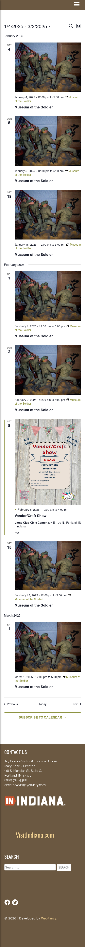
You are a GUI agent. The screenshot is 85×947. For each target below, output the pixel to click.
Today (42, 704)
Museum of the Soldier (34, 107)
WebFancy (48, 918)
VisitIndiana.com (35, 834)
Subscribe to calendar (40, 717)
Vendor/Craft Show (30, 515)
